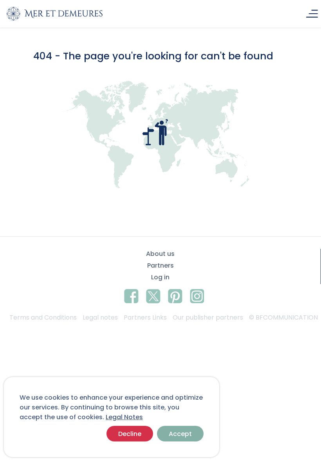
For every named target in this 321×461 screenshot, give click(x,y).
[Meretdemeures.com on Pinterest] (175, 295)
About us (160, 253)
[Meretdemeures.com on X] (153, 295)
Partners (160, 265)
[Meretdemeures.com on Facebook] (131, 295)
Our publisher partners (208, 317)
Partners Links (145, 317)
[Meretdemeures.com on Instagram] (197, 295)
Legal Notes (124, 417)
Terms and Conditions (43, 317)
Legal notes (100, 317)
